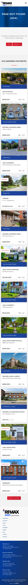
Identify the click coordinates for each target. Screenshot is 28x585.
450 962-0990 (8, 574)
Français (5, 536)
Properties (5, 518)
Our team (5, 520)
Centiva (16, 583)
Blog (4, 532)
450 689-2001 (8, 557)
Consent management (18, 581)
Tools (4, 525)
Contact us (17, 44)
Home (9, 44)
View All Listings (14, 498)
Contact (5, 534)
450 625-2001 (8, 548)
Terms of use (10, 581)
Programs (5, 527)
